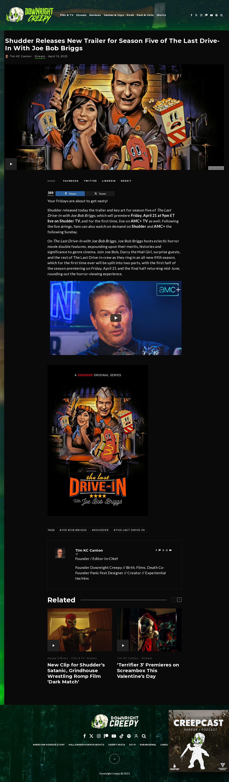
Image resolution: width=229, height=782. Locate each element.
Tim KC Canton (21, 56)
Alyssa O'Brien (57, 658)
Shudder (101, 529)
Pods (130, 15)
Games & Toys (114, 15)
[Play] (116, 318)
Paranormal (148, 744)
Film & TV (66, 15)
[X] (196, 15)
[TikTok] (121, 736)
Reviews (95, 15)
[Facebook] (191, 15)
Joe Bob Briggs (74, 529)
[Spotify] (216, 15)
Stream (81, 15)
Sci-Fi (132, 744)
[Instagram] (201, 15)
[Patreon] (206, 15)
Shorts (161, 15)
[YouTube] (211, 15)
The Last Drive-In (130, 529)
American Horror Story (49, 744)
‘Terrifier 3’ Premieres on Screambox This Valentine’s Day (148, 670)
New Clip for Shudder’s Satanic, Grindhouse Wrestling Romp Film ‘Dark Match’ (76, 673)
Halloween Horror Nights (86, 744)
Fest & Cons (145, 15)
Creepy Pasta (116, 744)
